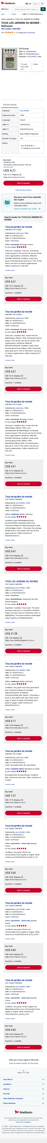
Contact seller (10, 270)
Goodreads (31, 32)
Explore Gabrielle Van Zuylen (25, 209)
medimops (15, 514)
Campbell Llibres (17, 769)
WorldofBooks (16, 599)
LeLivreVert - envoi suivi (20, 843)
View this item (8, 167)
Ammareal (15, 244)
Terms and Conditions (23, 1122)
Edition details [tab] (10, 104)
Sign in (36, 4)
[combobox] (26, 9)
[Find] (43, 9)
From (24, 66)
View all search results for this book (23, 1063)
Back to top (23, 1072)
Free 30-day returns (23, 190)
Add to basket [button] (23, 183)
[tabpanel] (22, 131)
